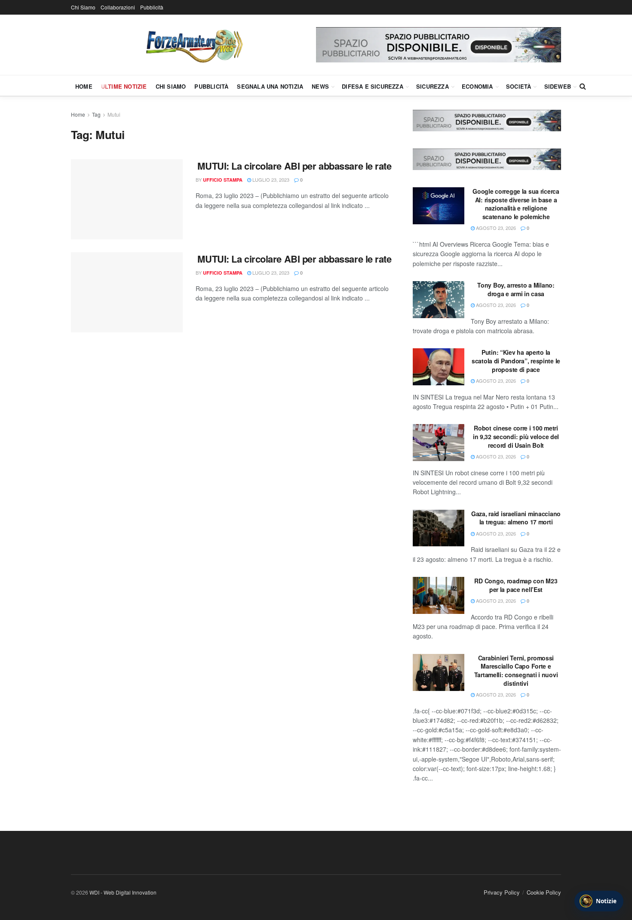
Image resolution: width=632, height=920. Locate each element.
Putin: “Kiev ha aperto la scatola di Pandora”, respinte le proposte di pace (516, 360)
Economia (477, 86)
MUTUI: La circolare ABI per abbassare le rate (294, 166)
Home (83, 86)
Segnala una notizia (270, 86)
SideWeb (557, 86)
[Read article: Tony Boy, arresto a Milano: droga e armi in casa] (438, 299)
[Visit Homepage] (193, 45)
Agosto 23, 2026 (495, 227)
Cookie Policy (544, 892)
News (320, 86)
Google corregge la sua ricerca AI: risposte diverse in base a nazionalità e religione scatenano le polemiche (515, 204)
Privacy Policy (502, 892)
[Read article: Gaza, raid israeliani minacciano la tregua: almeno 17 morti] (438, 528)
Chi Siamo (83, 7)
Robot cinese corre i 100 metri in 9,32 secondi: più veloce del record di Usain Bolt (516, 436)
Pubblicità (151, 7)
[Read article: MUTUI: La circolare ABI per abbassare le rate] (127, 199)
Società (518, 86)
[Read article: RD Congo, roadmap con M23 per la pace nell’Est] (438, 595)
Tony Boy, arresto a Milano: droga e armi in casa (515, 289)
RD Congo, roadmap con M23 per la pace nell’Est (515, 585)
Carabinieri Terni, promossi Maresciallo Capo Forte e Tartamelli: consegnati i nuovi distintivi (516, 671)
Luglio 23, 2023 (270, 179)
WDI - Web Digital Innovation (122, 892)
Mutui (113, 114)
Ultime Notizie (124, 86)
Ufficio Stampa (222, 180)
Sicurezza (432, 86)
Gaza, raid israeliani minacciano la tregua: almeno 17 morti (516, 518)
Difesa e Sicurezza (372, 86)
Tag (96, 114)
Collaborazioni (118, 7)
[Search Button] (583, 86)
